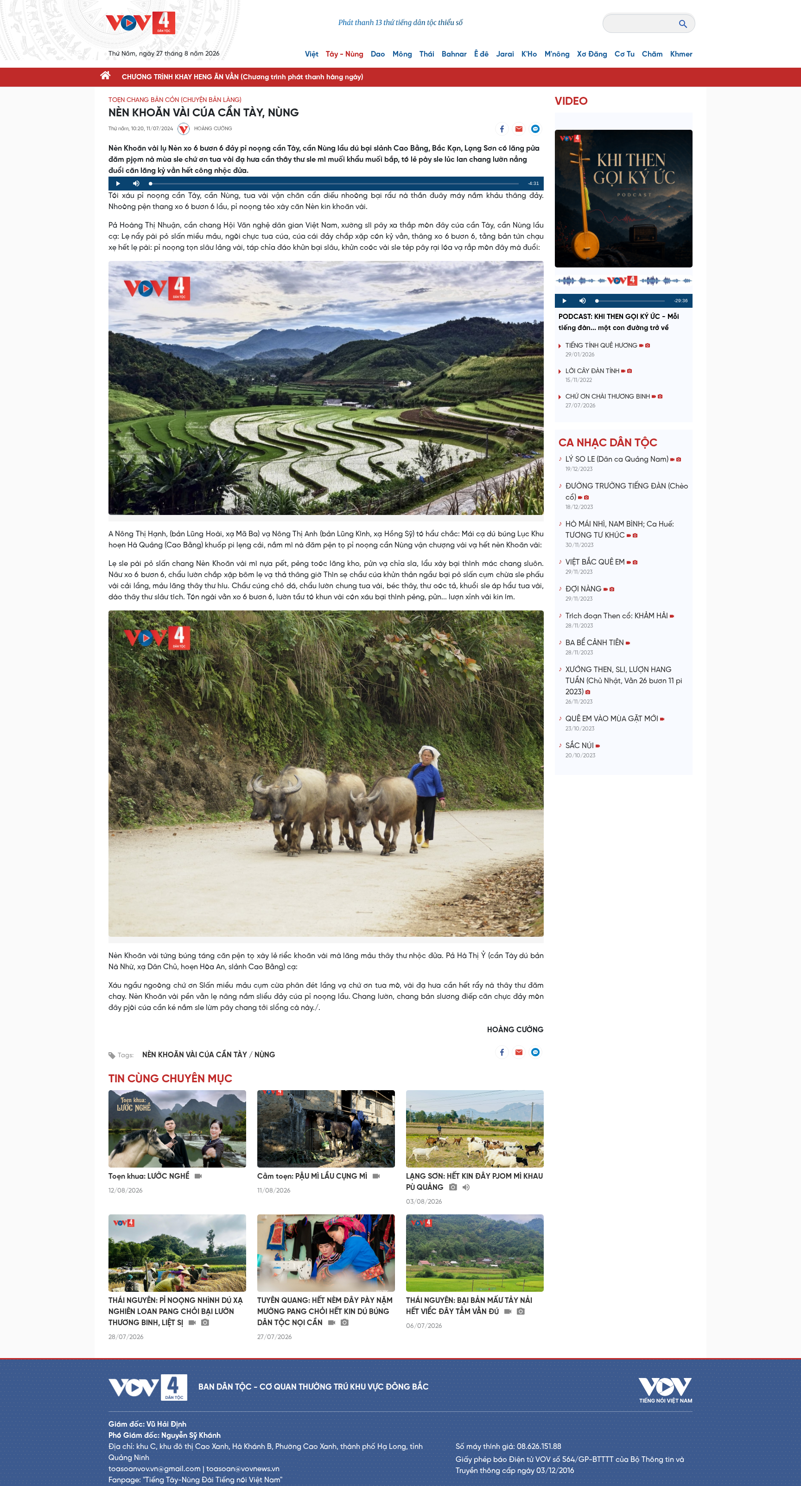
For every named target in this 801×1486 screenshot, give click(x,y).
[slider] (334, 183)
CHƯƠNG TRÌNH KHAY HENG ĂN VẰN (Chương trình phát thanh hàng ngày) (242, 77)
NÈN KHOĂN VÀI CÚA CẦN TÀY (195, 1055)
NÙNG (264, 1055)
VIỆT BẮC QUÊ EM (596, 562)
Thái (427, 54)
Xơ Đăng (592, 54)
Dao (378, 54)
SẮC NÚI (581, 746)
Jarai (505, 54)
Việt (311, 54)
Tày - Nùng (344, 54)
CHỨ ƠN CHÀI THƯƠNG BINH (609, 397)
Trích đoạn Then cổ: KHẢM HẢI (618, 616)
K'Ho (529, 54)
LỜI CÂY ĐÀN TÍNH (593, 371)
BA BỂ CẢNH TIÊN (596, 643)
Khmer (681, 54)
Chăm (652, 54)
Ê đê (481, 54)
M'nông (557, 54)
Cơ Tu (625, 54)
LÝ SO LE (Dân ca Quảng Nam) (618, 460)
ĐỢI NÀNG (585, 589)
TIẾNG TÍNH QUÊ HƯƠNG (602, 346)
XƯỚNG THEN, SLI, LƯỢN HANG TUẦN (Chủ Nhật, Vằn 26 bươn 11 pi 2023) (624, 681)
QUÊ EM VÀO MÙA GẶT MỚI (613, 719)
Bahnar (454, 54)
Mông (402, 54)
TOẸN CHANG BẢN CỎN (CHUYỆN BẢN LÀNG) (175, 100)
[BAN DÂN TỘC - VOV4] (140, 22)
